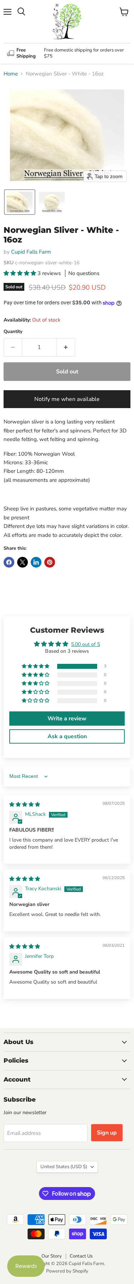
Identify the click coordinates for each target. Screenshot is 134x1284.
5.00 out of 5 (85, 644)
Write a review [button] (67, 718)
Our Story (51, 1256)
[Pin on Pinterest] (49, 562)
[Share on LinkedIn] (36, 562)
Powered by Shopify (67, 1271)
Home (11, 74)
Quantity (13, 331)
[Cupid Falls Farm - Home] (67, 21)
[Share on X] (22, 562)
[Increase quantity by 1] (66, 347)
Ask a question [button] (67, 736)
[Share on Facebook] (9, 562)
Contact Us (81, 1256)
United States (63, 1166)
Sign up (107, 1133)
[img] (24, 804)
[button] (20, 202)
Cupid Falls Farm (31, 251)
